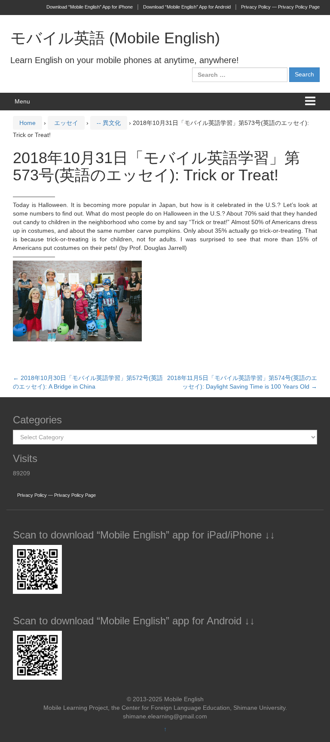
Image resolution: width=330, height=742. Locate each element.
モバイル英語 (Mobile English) (115, 38)
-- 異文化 (109, 122)
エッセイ (66, 122)
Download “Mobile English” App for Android (187, 6)
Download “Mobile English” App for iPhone (89, 6)
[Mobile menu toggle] (310, 101)
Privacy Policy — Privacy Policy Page (280, 6)
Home (27, 122)
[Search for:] (239, 74)
